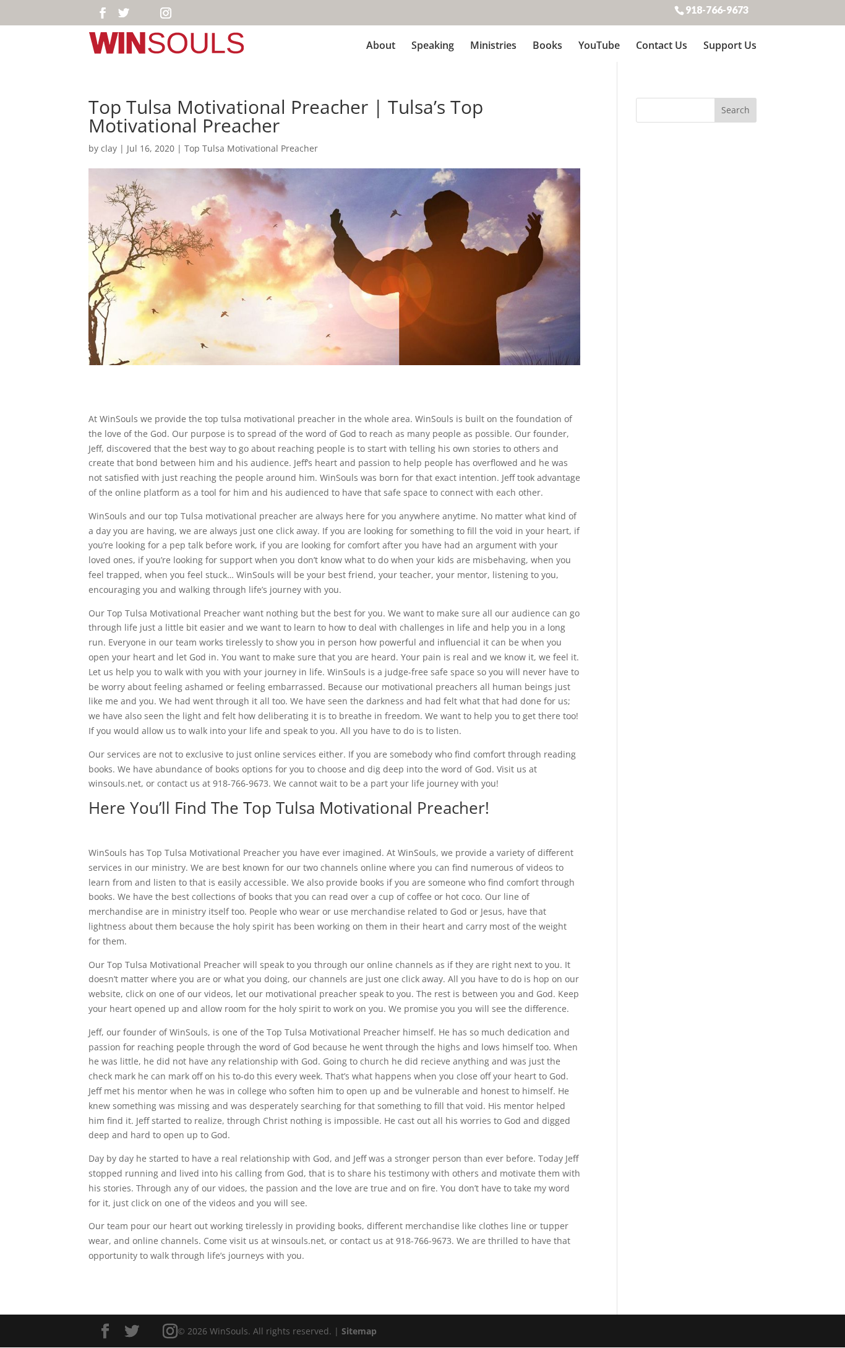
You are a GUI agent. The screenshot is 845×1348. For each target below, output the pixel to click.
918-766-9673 (716, 9)
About (380, 45)
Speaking (432, 45)
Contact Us (661, 45)
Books (547, 45)
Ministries (493, 45)
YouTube (599, 45)
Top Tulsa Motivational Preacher (251, 148)
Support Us (730, 45)
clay (109, 148)
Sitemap (359, 1331)
